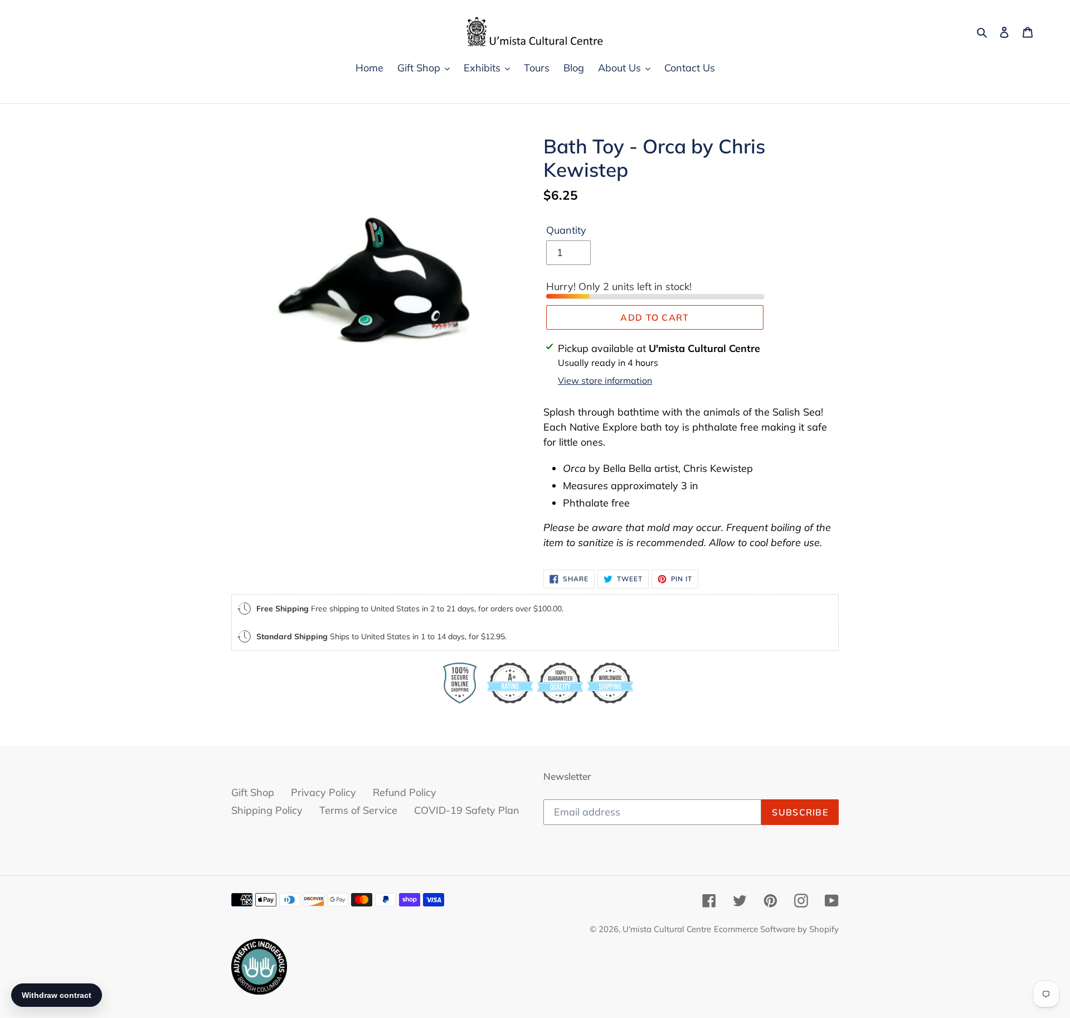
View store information (605, 380)
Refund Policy (404, 792)
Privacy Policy (323, 792)
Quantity (566, 230)
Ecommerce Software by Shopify (776, 929)
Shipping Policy (267, 810)
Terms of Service (358, 810)
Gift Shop (252, 792)
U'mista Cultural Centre (666, 929)
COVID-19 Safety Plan (466, 810)
